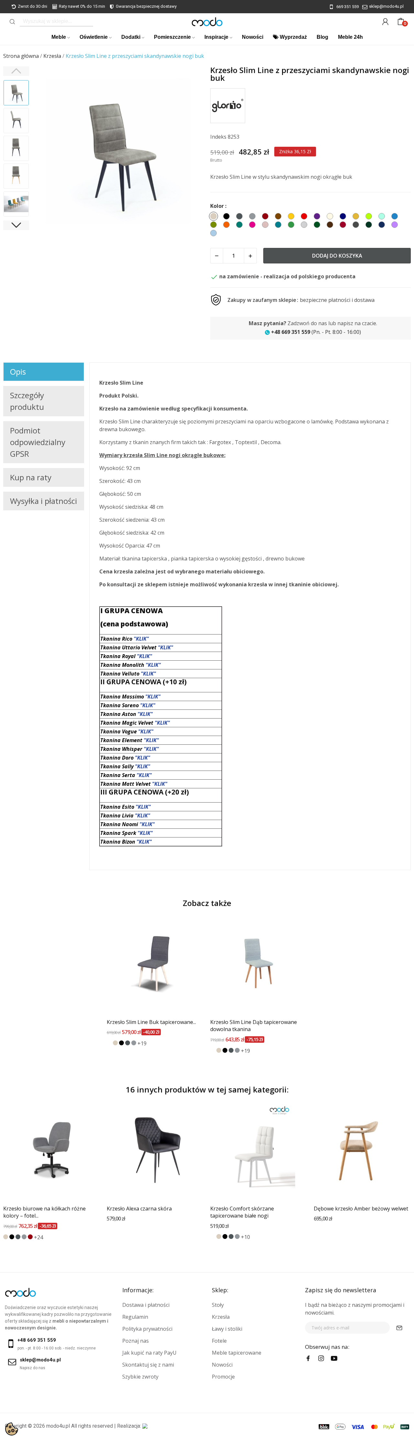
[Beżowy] (115, 1042)
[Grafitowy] (127, 1042)
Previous (47, 152)
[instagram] (321, 1358)
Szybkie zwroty (140, 1376)
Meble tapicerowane (236, 1352)
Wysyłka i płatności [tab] (43, 501)
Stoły (218, 1304)
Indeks (218, 136)
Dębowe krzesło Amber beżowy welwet (361, 1208)
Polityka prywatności (147, 1328)
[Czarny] (121, 1042)
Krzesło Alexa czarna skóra (139, 1208)
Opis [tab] (18, 371)
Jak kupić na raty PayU (149, 1352)
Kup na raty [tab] (30, 477)
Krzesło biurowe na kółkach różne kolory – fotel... (44, 1212)
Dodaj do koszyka (337, 255)
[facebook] (308, 1358)
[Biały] (109, 1042)
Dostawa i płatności (145, 1304)
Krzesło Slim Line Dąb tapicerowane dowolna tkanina (253, 1025)
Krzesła (221, 1316)
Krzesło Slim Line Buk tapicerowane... (151, 1022)
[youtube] (334, 1358)
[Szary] (133, 1042)
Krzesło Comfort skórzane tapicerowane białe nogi (242, 1212)
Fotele (219, 1340)
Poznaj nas (135, 1340)
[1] (399, 1327)
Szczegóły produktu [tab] (27, 401)
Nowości (222, 1364)
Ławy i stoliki (227, 1328)
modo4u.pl (58, 1426)
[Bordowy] (30, 1236)
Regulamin (135, 1316)
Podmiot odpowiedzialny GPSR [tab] (37, 442)
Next (190, 152)
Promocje (223, 1376)
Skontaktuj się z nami (148, 1364)
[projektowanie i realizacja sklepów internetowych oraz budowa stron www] (144, 1426)
